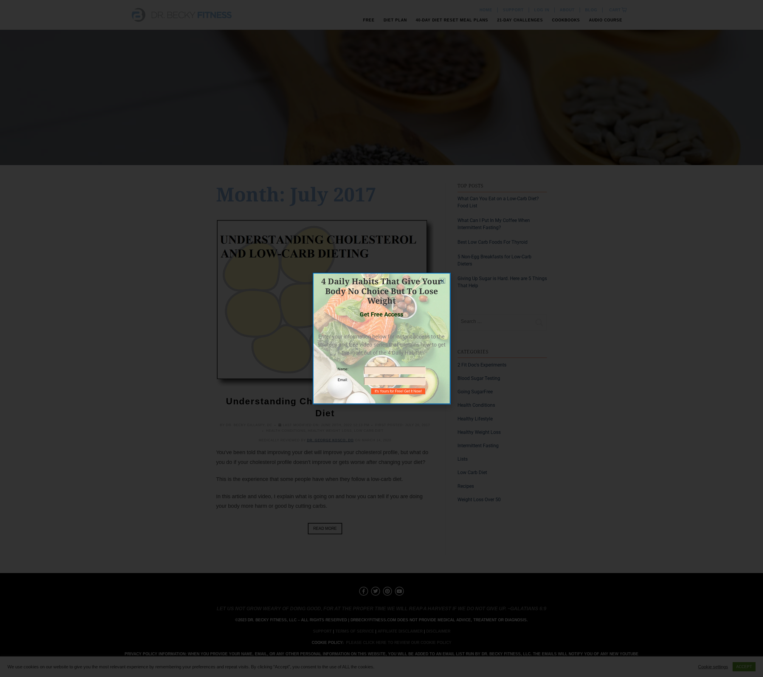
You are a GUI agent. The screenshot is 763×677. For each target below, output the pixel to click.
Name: (343, 369)
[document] (381, 338)
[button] (442, 281)
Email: (343, 380)
